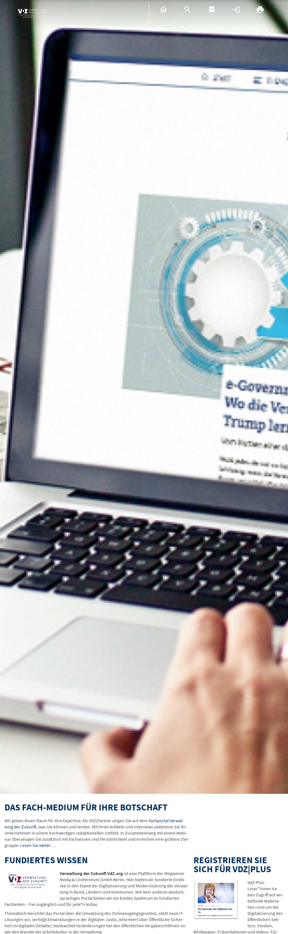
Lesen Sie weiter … (38, 845)
